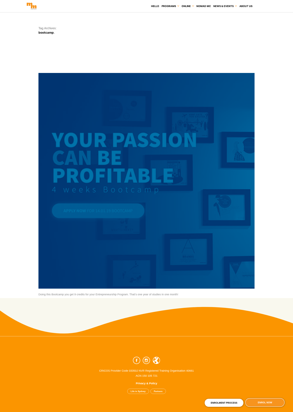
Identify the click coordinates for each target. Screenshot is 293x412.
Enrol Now (265, 402)
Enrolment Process (224, 402)
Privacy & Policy (146, 383)
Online (186, 6)
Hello (155, 6)
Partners (158, 391)
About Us (245, 6)
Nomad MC (203, 6)
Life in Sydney (138, 391)
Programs (169, 6)
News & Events (223, 6)
